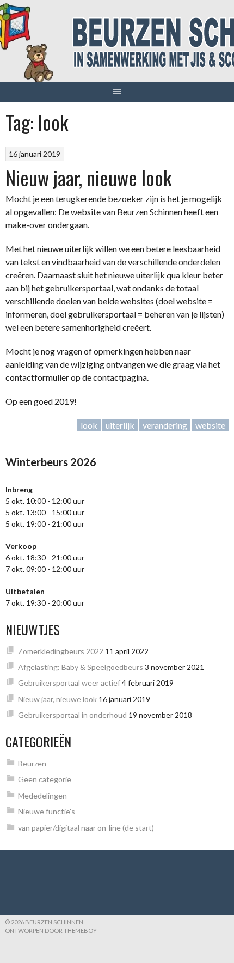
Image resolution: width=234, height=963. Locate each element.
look (89, 425)
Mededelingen (42, 795)
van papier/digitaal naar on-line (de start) (86, 827)
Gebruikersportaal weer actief (69, 682)
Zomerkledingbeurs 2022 (60, 651)
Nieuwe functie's (46, 811)
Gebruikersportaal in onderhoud (72, 715)
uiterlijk (120, 425)
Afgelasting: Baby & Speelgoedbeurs (80, 667)
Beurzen (32, 763)
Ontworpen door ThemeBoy (51, 930)
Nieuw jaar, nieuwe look (88, 177)
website (210, 425)
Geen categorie (44, 779)
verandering (165, 425)
